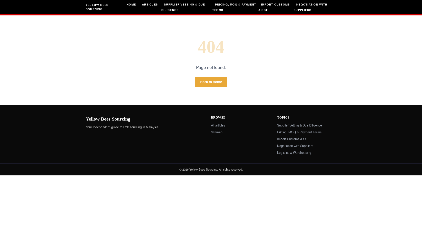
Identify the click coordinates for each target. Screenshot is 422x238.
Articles (150, 4)
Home (131, 4)
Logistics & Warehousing (294, 152)
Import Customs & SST (274, 7)
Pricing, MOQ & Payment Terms (234, 7)
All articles (218, 125)
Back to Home (211, 81)
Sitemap (216, 132)
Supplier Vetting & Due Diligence (183, 7)
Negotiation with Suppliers (310, 7)
